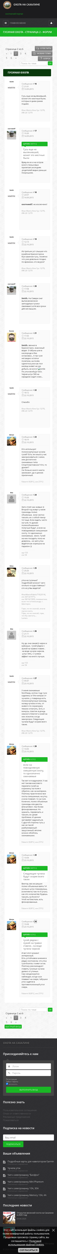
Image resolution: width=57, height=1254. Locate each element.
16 (36, 84)
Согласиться (29, 1250)
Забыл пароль (12, 1081)
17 (36, 130)
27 (36, 678)
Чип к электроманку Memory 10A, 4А (27, 1195)
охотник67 (11, 129)
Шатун (11, 435)
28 (36, 746)
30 (36, 921)
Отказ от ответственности (17, 1113)
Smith (12, 82)
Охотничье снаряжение (18, 1164)
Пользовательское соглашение (20, 1110)
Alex (11, 493)
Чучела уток (14, 1168)
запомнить (13, 1084)
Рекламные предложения (16, 1116)
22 (36, 390)
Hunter (11, 331)
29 (36, 855)
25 (36, 568)
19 (36, 239)
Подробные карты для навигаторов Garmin (31, 1161)
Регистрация (11, 1079)
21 (36, 333)
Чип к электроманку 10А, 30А (23, 1188)
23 (36, 437)
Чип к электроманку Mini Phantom (26, 1181)
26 (36, 631)
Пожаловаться (11, 1120)
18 (36, 192)
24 (36, 495)
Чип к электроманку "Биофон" (23, 1174)
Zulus (11, 566)
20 (36, 286)
